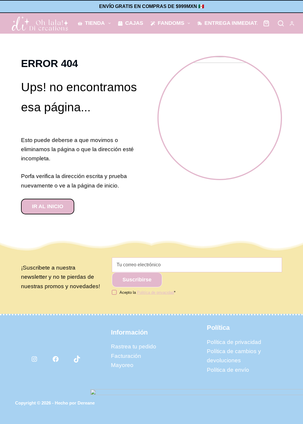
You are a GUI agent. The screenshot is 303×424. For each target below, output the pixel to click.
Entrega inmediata (232, 23)
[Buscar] (281, 23)
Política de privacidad (234, 342)
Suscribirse (137, 280)
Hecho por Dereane (75, 402)
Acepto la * (147, 292)
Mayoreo (122, 365)
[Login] (292, 23)
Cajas (134, 23)
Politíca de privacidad (155, 292)
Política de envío (228, 370)
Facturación (126, 356)
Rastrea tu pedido (133, 346)
